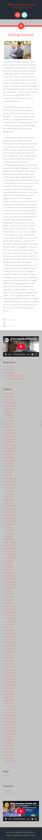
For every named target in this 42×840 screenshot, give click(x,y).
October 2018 (10, 518)
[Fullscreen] (36, 354)
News (8, 793)
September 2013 (11, 685)
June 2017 (9, 567)
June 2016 (9, 594)
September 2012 (11, 721)
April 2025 (9, 424)
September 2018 (11, 521)
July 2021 (9, 472)
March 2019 (10, 503)
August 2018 (10, 524)
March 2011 (10, 758)
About (8, 776)
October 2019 (10, 482)
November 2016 (11, 582)
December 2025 (11, 406)
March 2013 (10, 703)
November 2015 (11, 615)
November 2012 (11, 715)
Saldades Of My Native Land (15, 376)
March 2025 (10, 427)
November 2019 (11, 479)
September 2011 (11, 740)
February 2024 (11, 445)
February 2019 (11, 506)
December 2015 (11, 612)
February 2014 (11, 670)
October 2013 (10, 682)
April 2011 (9, 755)
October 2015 (10, 618)
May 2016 (9, 597)
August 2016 (10, 588)
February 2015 (11, 633)
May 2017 (9, 570)
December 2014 (11, 639)
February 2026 (11, 403)
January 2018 (10, 545)
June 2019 (9, 494)
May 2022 (9, 463)
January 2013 (10, 709)
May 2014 (9, 661)
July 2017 (9, 564)
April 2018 (9, 536)
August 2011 (10, 743)
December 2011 (11, 734)
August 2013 (10, 688)
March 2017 (10, 573)
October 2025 (10, 412)
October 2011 (10, 737)
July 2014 (9, 655)
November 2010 (11, 761)
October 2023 (10, 451)
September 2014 (11, 649)
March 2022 (10, 469)
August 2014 (10, 652)
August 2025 (10, 415)
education (10, 326)
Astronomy (10, 367)
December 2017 (11, 548)
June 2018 (9, 530)
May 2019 (9, 497)
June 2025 (9, 421)
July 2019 (9, 491)
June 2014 (9, 658)
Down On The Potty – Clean (15, 379)
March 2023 (10, 457)
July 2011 (9, 746)
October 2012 (10, 718)
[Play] (6, 354)
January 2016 (10, 609)
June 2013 (9, 694)
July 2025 (9, 418)
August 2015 (10, 624)
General (8, 790)
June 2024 (9, 442)
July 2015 (9, 627)
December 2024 (11, 430)
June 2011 (9, 749)
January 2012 (10, 731)
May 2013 (9, 697)
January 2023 (10, 460)
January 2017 (10, 579)
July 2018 (9, 527)
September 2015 (11, 621)
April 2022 (9, 466)
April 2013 (9, 700)
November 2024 (11, 433)
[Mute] (32, 354)
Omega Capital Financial (21, 4)
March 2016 (10, 603)
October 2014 (10, 646)
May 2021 (9, 475)
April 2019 (9, 500)
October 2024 (10, 436)
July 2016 (9, 591)
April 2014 (9, 664)
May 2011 (9, 752)
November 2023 (11, 448)
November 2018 (11, 515)
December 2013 (11, 676)
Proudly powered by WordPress (20, 832)
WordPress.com (28, 835)
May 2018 (9, 533)
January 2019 (10, 509)
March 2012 (10, 724)
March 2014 (10, 667)
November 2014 (11, 642)
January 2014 (10, 673)
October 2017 (10, 554)
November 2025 (11, 409)
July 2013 (9, 691)
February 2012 (11, 728)
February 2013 (11, 706)
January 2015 (10, 636)
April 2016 (9, 600)
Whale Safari (10, 373)
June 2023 (9, 454)
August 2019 (10, 488)
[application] (21, 346)
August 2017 (10, 561)
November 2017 (11, 551)
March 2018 (10, 539)
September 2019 (11, 485)
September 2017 (11, 557)
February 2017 (11, 576)
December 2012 (11, 712)
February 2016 (11, 606)
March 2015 (10, 630)
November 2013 (11, 679)
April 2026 (9, 397)
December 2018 (11, 512)
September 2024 (11, 439)
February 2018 (11, 542)
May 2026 (9, 394)
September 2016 (11, 585)
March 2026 (10, 400)
